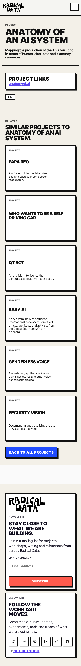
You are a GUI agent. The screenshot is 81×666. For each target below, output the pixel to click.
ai (11, 96)
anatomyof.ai (19, 83)
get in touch (26, 651)
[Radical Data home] (13, 7)
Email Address (20, 557)
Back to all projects (31, 452)
